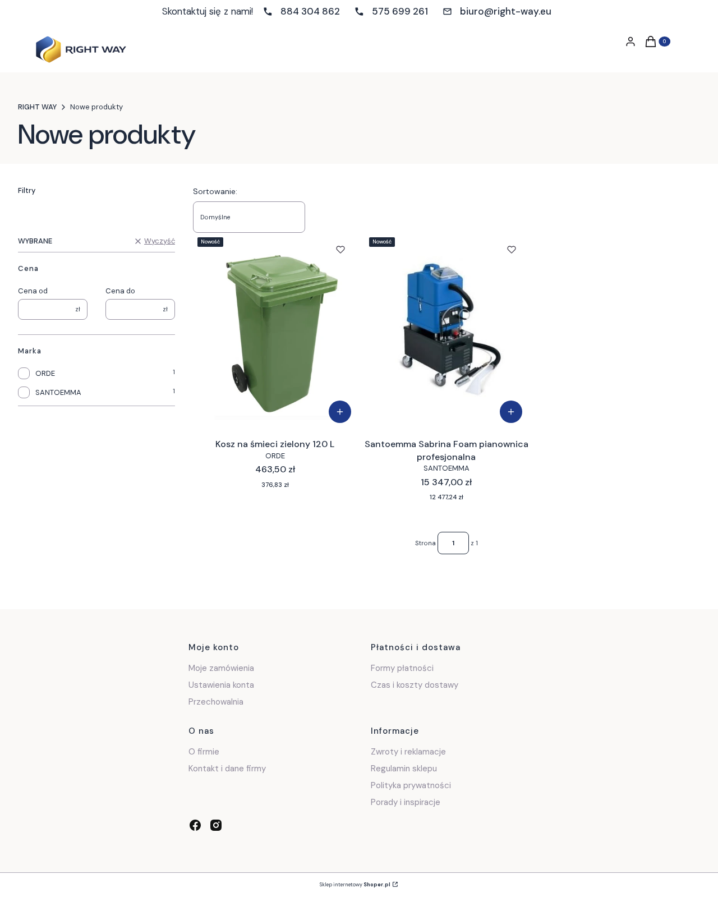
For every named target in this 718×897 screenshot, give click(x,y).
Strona (425, 543)
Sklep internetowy (355, 884)
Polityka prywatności (411, 785)
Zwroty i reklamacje (408, 751)
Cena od (33, 291)
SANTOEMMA (58, 392)
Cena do (120, 291)
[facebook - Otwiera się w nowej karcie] (195, 825)
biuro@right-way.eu (505, 11)
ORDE (45, 373)
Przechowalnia (215, 701)
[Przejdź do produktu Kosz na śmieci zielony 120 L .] (275, 331)
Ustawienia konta (221, 685)
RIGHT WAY (37, 107)
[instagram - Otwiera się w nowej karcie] (216, 825)
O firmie (203, 751)
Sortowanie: (215, 191)
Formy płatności (402, 668)
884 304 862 (310, 11)
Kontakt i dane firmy (227, 768)
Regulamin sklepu (404, 768)
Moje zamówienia (221, 668)
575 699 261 (400, 11)
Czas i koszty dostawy (414, 685)
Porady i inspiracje (405, 802)
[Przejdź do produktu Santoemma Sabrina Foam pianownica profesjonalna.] (447, 331)
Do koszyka (340, 412)
